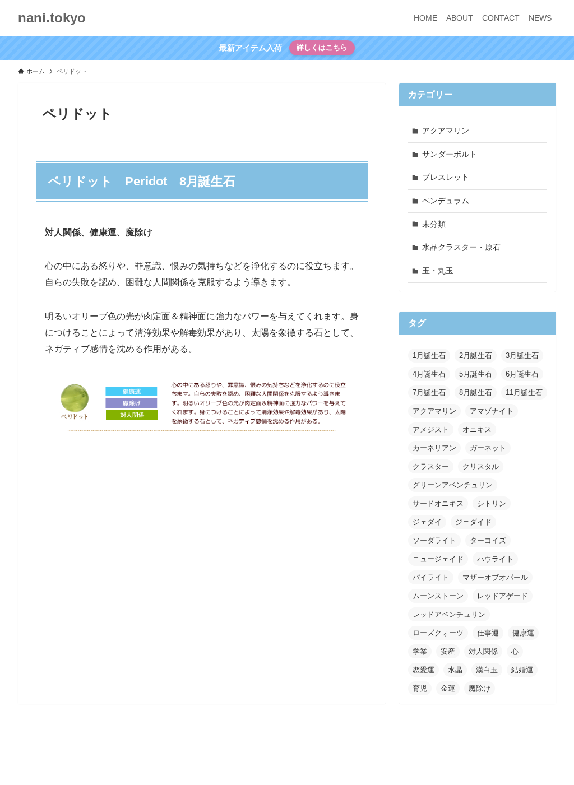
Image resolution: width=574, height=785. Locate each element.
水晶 (455, 670)
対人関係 (483, 651)
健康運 (523, 633)
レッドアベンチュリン (449, 614)
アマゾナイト (491, 411)
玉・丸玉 (437, 270)
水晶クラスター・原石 (461, 247)
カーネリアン (434, 448)
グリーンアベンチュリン (453, 485)
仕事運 (488, 633)
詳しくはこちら (322, 47)
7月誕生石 (429, 392)
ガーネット (488, 448)
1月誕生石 (429, 355)
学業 (420, 651)
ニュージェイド (438, 559)
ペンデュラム (445, 200)
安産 (448, 651)
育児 (420, 688)
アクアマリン (445, 130)
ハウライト (495, 559)
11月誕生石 (524, 392)
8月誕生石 (475, 392)
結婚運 (522, 670)
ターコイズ (488, 540)
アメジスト (431, 429)
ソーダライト (434, 540)
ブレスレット (445, 177)
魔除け (479, 688)
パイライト (431, 577)
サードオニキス (438, 503)
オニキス (477, 429)
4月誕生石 (429, 374)
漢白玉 (487, 670)
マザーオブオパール (495, 577)
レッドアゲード (502, 596)
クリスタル (480, 466)
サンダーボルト (449, 154)
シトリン (491, 503)
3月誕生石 (522, 355)
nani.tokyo (52, 18)
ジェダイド (473, 522)
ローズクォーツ (438, 633)
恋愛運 (423, 670)
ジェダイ (427, 522)
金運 (448, 688)
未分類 (434, 224)
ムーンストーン (438, 596)
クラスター (431, 466)
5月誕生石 (475, 374)
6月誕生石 (522, 374)
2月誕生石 (475, 355)
